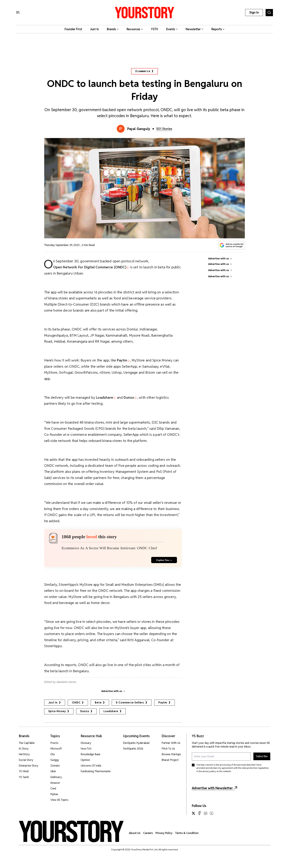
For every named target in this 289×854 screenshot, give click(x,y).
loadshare (111, 711)
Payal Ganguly (138, 129)
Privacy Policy (164, 833)
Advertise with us (111, 691)
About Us (134, 833)
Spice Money (57, 711)
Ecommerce (142, 71)
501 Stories (164, 129)
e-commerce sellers (130, 702)
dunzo (84, 711)
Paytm (162, 702)
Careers (148, 833)
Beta (98, 702)
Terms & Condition (187, 833)
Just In (53, 702)
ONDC (76, 702)
